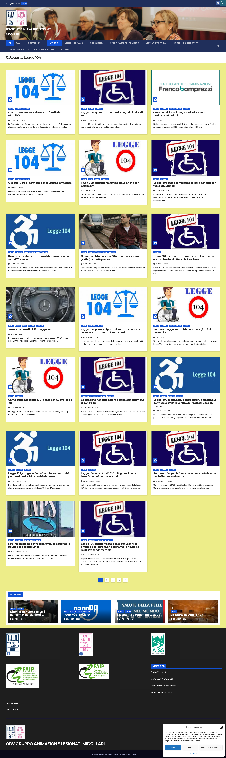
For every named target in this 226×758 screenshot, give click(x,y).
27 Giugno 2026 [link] (162, 190)
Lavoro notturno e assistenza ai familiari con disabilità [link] (36, 114)
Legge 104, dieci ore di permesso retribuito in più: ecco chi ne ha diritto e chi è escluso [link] (184, 258)
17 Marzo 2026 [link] (16, 334)
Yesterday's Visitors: (160, 679)
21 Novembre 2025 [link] (18, 408)
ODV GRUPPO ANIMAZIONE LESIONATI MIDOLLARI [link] (55, 743)
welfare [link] (186, 108)
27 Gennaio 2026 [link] (90, 337)
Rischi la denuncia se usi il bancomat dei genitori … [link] (27, 613)
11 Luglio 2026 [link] (16, 187)
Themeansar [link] (132, 754)
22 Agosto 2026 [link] (17, 120)
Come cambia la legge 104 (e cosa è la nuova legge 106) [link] (40, 401)
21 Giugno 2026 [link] (17, 264)
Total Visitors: (157, 692)
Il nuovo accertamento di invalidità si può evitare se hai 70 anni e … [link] (39, 258)
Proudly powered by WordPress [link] (101, 754)
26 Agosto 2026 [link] (180, 619)
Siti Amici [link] (66, 49)
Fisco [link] (90, 179)
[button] (221, 727)
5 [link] (119, 580)
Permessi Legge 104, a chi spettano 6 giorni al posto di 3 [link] (182, 331)
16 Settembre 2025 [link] (164, 481)
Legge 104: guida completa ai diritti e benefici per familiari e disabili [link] (184, 184)
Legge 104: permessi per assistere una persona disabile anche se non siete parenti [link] (110, 331)
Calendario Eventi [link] (44, 49)
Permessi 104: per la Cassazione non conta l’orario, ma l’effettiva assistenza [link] (184, 475)
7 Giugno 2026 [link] (89, 264)
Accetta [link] (173, 747)
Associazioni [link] (86, 396)
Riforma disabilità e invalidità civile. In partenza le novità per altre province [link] (39, 545)
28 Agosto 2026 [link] (73, 619)
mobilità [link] (40, 325)
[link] (223, 3)
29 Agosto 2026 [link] (19, 619)
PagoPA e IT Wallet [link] (77, 614)
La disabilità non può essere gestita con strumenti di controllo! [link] (112, 401)
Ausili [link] (11, 325)
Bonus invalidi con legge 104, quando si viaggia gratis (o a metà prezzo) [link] (110, 258)
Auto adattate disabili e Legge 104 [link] (30, 329)
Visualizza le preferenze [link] (211, 747)
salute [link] (128, 611)
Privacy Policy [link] (12, 703)
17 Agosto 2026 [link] (163, 120)
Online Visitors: (158, 672)
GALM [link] (19, 43)
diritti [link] (11, 108)
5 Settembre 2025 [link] (91, 554)
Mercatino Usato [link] (18, 49)
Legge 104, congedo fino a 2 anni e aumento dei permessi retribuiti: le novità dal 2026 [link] (38, 475)
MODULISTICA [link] (97, 43)
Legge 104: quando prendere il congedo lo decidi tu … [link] (112, 114)
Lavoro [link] (54, 43)
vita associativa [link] (175, 108)
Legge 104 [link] (26, 108)
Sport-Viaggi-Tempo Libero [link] (124, 43)
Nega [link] (190, 747)
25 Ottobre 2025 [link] (18, 481)
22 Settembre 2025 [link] (91, 481)
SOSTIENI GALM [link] (36, 43)
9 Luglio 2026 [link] (89, 190)
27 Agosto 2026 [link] (126, 619)
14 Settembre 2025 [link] (18, 551)
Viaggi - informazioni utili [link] (106, 252)
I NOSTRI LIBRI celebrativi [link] (186, 43)
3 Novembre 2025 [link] (90, 408)
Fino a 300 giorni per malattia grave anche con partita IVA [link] (110, 184)
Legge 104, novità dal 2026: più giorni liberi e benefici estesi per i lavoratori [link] (108, 475)
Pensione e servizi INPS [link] (32, 252)
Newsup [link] (122, 754)
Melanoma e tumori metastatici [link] (139, 614)
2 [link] (107, 580)
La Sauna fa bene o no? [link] (187, 614)
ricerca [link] (120, 611)
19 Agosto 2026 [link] (90, 120)
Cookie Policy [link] (193, 753)
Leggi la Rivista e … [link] (156, 43)
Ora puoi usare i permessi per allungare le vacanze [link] (40, 182)
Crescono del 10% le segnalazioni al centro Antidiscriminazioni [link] (179, 114)
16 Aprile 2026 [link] (162, 264)
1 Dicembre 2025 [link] (163, 337)
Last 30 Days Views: (160, 685)
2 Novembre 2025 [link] (163, 411)
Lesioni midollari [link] (74, 43)
